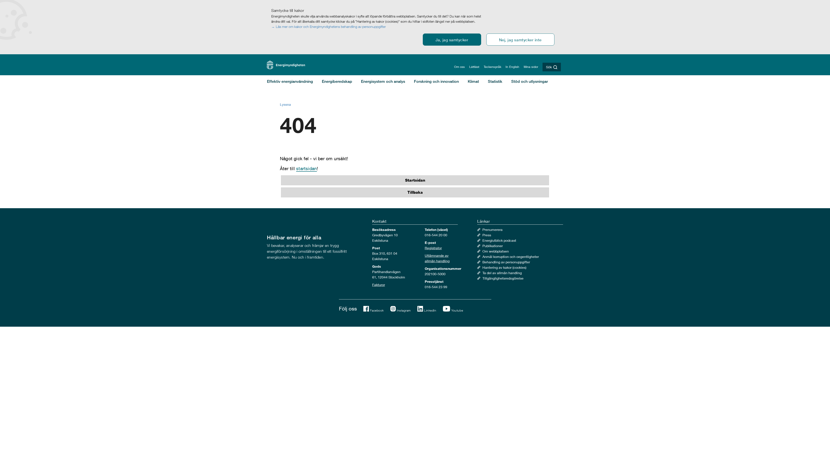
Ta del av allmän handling (502, 273)
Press (486, 235)
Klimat (473, 81)
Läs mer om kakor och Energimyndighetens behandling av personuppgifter (331, 27)
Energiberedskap (337, 81)
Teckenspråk (492, 67)
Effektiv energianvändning (290, 81)
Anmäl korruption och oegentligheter (510, 256)
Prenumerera (492, 229)
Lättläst (474, 67)
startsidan (306, 168)
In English (512, 67)
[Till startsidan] (286, 64)
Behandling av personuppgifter (506, 262)
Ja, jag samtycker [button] (452, 39)
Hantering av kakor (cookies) (504, 267)
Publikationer (492, 246)
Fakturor (378, 285)
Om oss (459, 67)
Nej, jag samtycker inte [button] (520, 39)
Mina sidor (531, 67)
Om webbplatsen (495, 251)
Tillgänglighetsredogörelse (503, 278)
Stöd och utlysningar (529, 81)
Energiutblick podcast (499, 240)
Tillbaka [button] (415, 192)
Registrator (433, 248)
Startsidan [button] (415, 180)
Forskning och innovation (436, 81)
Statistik (495, 81)
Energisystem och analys (383, 81)
